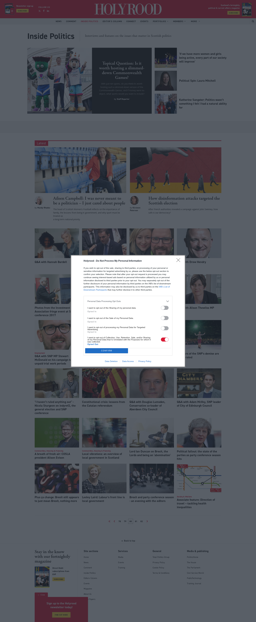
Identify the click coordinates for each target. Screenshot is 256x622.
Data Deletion (111, 361)
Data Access (128, 361)
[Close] (179, 261)
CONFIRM (106, 351)
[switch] (165, 308)
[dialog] (128, 311)
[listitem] (128, 301)
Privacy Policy (144, 361)
